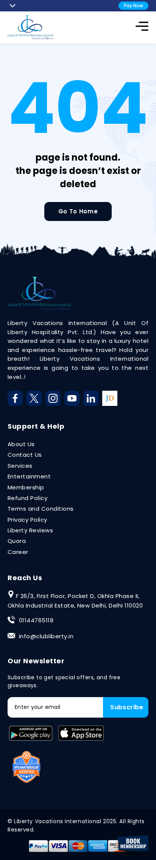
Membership (26, 487)
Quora (17, 541)
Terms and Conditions (41, 509)
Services (20, 466)
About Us (21, 444)
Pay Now (133, 5)
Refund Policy (27, 498)
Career (18, 552)
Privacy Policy (27, 520)
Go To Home (78, 211)
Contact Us (25, 455)
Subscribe (127, 707)
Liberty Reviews (30, 530)
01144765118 (36, 620)
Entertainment (29, 476)
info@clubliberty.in (46, 636)
